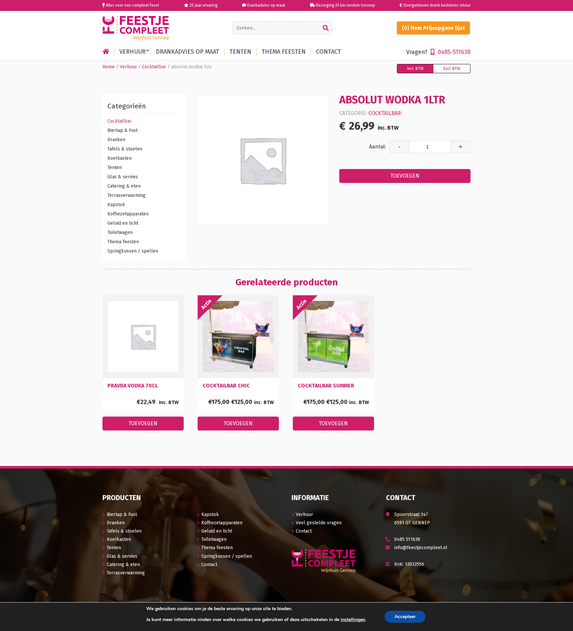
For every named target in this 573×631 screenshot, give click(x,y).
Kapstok (116, 204)
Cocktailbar (154, 67)
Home (108, 67)
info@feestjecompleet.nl (420, 547)
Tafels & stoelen (124, 149)
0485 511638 (407, 539)
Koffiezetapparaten (128, 214)
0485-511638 (438, 52)
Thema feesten (123, 242)
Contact (209, 564)
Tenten (114, 167)
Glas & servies (122, 177)
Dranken (116, 140)
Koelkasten (119, 158)
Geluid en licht (122, 223)
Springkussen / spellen (132, 251)
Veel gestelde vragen (319, 523)
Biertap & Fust (122, 130)
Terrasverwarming (126, 195)
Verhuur (128, 67)
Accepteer (405, 616)
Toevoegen (404, 176)
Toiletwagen (120, 232)
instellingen (353, 620)
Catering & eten (124, 186)
